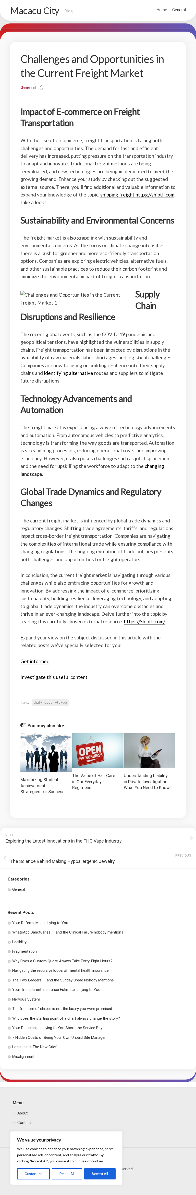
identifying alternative (68, 373)
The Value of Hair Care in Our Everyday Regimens (93, 781)
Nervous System (26, 999)
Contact (24, 1122)
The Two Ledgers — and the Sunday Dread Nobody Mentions (63, 980)
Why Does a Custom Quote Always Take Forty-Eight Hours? (62, 961)
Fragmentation (24, 951)
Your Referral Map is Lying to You (40, 923)
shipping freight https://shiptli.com (137, 195)
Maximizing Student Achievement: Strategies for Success (42, 785)
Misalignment (23, 1056)
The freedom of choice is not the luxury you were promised (62, 1008)
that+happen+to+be (50, 702)
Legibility (19, 942)
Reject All (67, 1174)
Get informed (35, 661)
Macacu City (34, 10)
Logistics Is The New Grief (34, 1047)
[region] (66, 1158)
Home (161, 9)
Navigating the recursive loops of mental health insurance (60, 970)
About (22, 1113)
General (179, 9)
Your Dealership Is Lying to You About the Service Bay (57, 1028)
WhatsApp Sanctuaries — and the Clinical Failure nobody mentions (67, 932)
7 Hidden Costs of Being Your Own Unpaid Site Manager (59, 1037)
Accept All (100, 1174)
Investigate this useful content (54, 677)
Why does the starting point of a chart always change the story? (66, 1018)
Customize (33, 1174)
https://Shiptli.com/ (144, 621)
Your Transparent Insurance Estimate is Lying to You (56, 989)
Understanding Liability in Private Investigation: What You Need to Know (147, 781)
